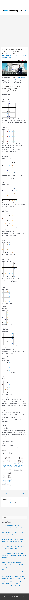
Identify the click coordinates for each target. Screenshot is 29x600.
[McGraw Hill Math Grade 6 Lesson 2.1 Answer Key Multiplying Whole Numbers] (7, 475)
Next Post (25, 493)
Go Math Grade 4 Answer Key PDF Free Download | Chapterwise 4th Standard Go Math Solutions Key (14, 555)
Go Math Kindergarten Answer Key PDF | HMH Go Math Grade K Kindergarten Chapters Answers (14, 528)
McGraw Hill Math (6, 55)
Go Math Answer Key (19, 596)
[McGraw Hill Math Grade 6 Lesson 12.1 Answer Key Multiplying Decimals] (19, 460)
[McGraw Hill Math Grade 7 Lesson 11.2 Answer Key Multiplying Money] (7, 460)
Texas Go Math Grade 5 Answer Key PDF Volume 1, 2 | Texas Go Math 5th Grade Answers (12, 535)
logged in (11, 502)
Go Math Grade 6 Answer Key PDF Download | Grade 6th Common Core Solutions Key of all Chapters (14, 548)
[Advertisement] (14, 30)
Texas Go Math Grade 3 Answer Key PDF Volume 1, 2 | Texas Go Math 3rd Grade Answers (12, 541)
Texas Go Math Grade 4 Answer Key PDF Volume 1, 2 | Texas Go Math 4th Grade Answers (12, 567)
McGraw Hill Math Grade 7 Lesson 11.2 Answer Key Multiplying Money (7, 465)
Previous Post (5, 493)
